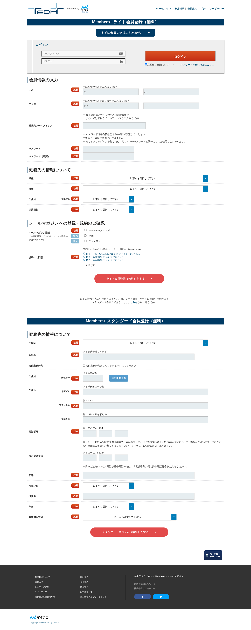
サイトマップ (41, 592)
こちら (133, 302)
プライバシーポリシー (212, 8)
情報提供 (84, 587)
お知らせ (39, 582)
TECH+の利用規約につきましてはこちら (104, 257)
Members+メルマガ (99, 230)
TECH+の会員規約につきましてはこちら (104, 260)
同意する (90, 265)
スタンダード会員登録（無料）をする (125, 532)
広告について (86, 592)
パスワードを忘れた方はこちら (197, 64)
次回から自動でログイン (160, 64)
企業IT (92, 235)
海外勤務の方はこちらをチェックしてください (111, 365)
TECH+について (163, 8)
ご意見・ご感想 (42, 587)
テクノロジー (96, 241)
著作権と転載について (45, 597)
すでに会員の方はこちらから (121, 32)
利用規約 (179, 8)
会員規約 (192, 8)
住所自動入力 (118, 378)
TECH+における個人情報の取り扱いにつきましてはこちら (113, 254)
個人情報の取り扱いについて (93, 597)
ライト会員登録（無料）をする (125, 278)
